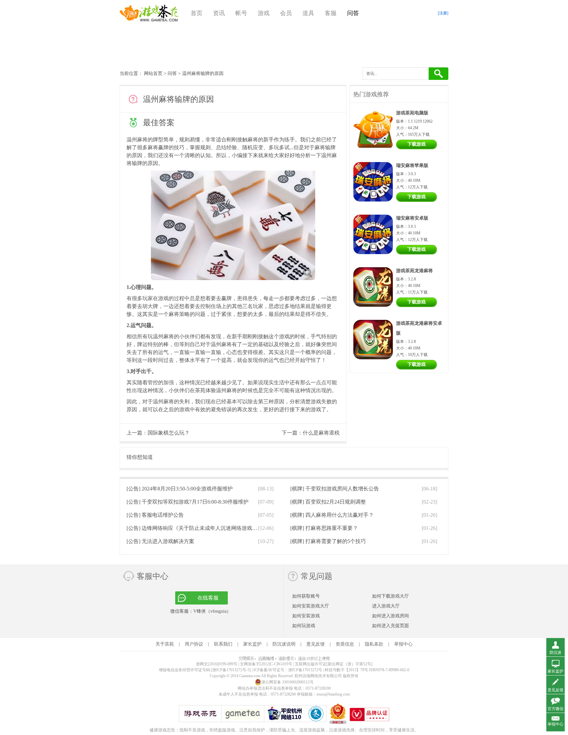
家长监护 (252, 644)
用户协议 (194, 644)
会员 (286, 13)
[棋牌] (334, 488)
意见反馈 (315, 644)
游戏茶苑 (149, 13)
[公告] (180, 488)
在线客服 (208, 598)
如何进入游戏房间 (390, 615)
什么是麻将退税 (321, 433)
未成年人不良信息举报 (239, 694)
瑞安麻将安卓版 (412, 218)
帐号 (241, 13)
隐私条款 (374, 644)
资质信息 (345, 644)
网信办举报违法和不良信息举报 (265, 688)
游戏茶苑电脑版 (412, 112)
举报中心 (403, 644)
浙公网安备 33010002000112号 (287, 682)
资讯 (219, 13)
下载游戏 (416, 144)
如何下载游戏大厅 (390, 596)
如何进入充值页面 (390, 625)
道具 (308, 13)
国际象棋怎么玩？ (169, 433)
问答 (353, 13)
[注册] (443, 13)
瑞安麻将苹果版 (412, 165)
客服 (331, 13)
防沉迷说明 (284, 644)
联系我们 (223, 644)
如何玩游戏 (303, 625)
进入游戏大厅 (386, 606)
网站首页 (153, 73)
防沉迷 (555, 652)
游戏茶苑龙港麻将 (414, 270)
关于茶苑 (164, 644)
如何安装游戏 (306, 615)
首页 (196, 13)
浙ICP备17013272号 (305, 670)
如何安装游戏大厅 (310, 606)
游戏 (264, 13)
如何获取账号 (306, 596)
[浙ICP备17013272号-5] (231, 670)
